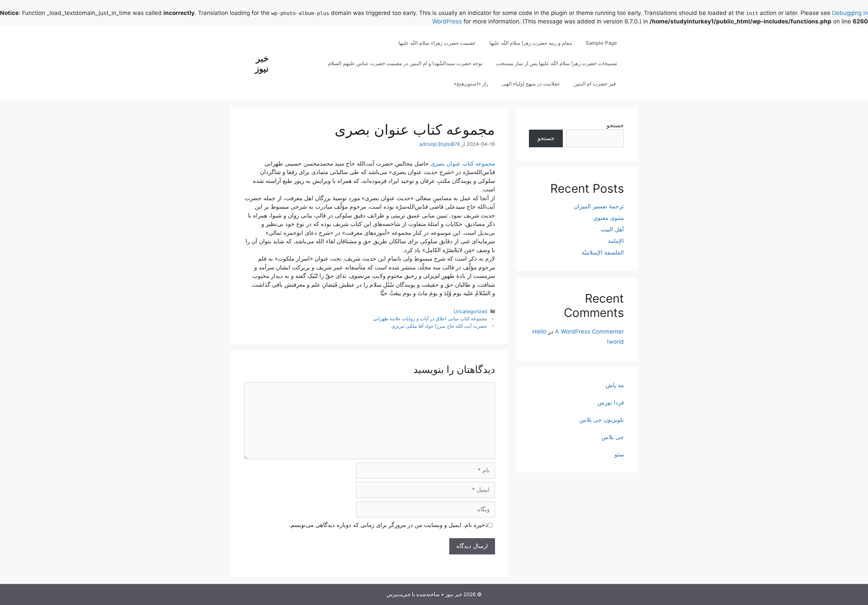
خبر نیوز (262, 63)
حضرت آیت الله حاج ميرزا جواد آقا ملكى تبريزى (439, 326)
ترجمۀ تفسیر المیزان (599, 206)
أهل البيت (612, 229)
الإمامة (616, 241)
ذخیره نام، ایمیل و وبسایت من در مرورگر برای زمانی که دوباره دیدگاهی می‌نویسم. (388, 525)
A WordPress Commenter (589, 331)
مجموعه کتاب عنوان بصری (463, 163)
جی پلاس (612, 437)
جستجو (615, 125)
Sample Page (601, 43)
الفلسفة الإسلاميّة (602, 252)
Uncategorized (470, 311)
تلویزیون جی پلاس (601, 419)
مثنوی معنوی (608, 217)
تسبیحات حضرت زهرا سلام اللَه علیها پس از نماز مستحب (556, 63)
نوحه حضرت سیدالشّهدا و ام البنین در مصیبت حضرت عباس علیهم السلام (405, 63)
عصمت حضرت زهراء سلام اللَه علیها (437, 43)
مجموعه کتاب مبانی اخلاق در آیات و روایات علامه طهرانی (430, 318)
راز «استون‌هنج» (471, 83)
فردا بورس (610, 402)
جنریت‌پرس (399, 594)
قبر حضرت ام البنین (595, 83)
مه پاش (615, 385)
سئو (619, 454)
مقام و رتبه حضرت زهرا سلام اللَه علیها (530, 43)
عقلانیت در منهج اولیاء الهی (531, 83)
